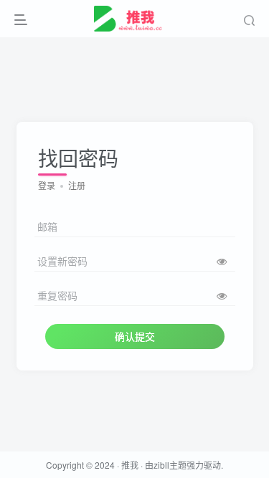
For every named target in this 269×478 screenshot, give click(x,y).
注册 (76, 185)
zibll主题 (170, 465)
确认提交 (135, 336)
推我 (129, 465)
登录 (46, 185)
